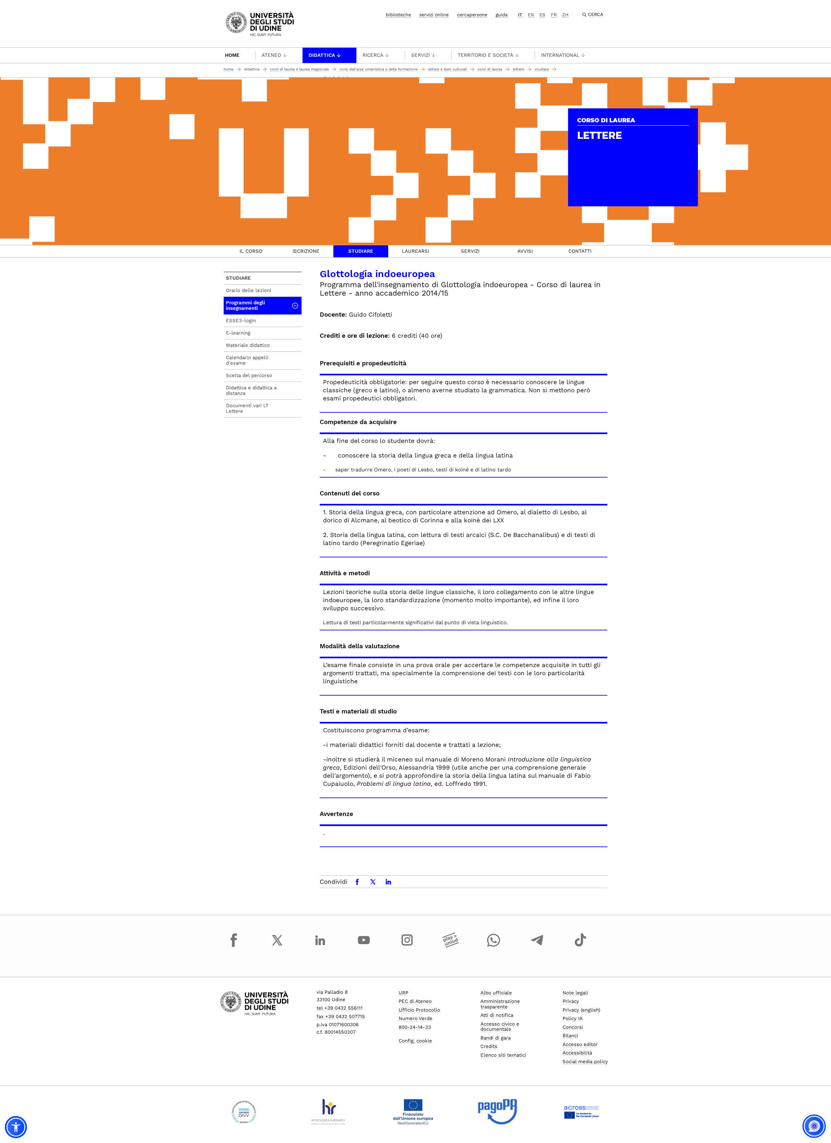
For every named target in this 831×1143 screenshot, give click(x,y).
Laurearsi (415, 251)
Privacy (571, 1001)
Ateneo (271, 55)
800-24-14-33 (415, 1027)
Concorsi (573, 1027)
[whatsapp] (494, 946)
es (542, 14)
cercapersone (472, 14)
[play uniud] (450, 946)
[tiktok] (580, 946)
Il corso (251, 251)
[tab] (251, 251)
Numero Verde (415, 1018)
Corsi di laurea (490, 69)
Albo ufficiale (496, 993)
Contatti (579, 251)
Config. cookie (415, 1041)
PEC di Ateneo (415, 1001)
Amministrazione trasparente (500, 1004)
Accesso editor (580, 1044)
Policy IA (573, 1018)
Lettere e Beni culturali (447, 69)
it (520, 14)
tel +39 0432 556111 (339, 1008)
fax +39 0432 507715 (340, 1016)
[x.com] (277, 946)
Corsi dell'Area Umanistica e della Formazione (378, 69)
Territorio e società (485, 55)
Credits (488, 1046)
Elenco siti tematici (503, 1055)
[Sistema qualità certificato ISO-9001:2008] (244, 1112)
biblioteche (398, 14)
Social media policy (585, 1061)
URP (403, 993)
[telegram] (537, 946)
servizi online (434, 14)
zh (565, 14)
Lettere (518, 69)
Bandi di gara (495, 1038)
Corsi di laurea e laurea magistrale (299, 69)
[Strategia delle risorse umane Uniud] (328, 1112)
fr (554, 14)
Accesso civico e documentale (499, 1026)
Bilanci (570, 1036)
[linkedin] (320, 946)
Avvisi (525, 251)
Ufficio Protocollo (419, 1010)
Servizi (420, 55)
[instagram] (407, 946)
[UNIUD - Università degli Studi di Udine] (260, 23)
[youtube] (364, 946)
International (560, 55)
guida (502, 14)
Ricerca (373, 55)
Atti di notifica (496, 1015)
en (531, 14)
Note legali (575, 993)
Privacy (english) (581, 1010)
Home (232, 55)
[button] (15, 1127)
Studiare (542, 69)
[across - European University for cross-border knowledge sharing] (582, 1112)
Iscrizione (305, 251)
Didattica (322, 55)
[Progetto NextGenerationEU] (413, 1112)
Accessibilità (577, 1053)
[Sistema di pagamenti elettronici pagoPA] (497, 1112)
